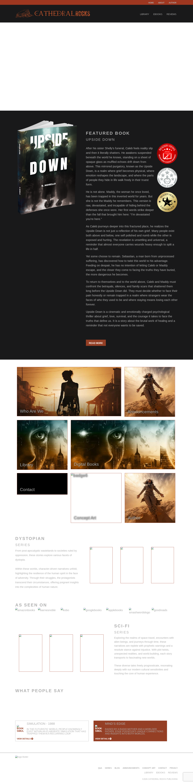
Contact (162, 768)
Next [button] (180, 566)
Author (172, 3)
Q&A (100, 768)
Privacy (174, 768)
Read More (96, 343)
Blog (117, 768)
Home (151, 3)
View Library (26, 92)
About (161, 3)
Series (108, 768)
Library (144, 14)
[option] (101, 565)
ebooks (157, 14)
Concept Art (148, 768)
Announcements (131, 768)
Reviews (171, 14)
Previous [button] (83, 566)
